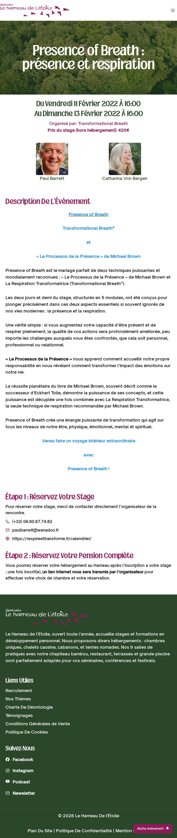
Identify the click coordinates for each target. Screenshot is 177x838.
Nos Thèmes (18, 698)
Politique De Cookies (27, 731)
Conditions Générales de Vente (38, 723)
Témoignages (19, 715)
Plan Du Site (40, 830)
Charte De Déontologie (29, 707)
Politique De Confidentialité (84, 830)
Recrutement (19, 690)
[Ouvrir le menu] (172, 10)
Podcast (21, 781)
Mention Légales (132, 830)
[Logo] (47, 617)
